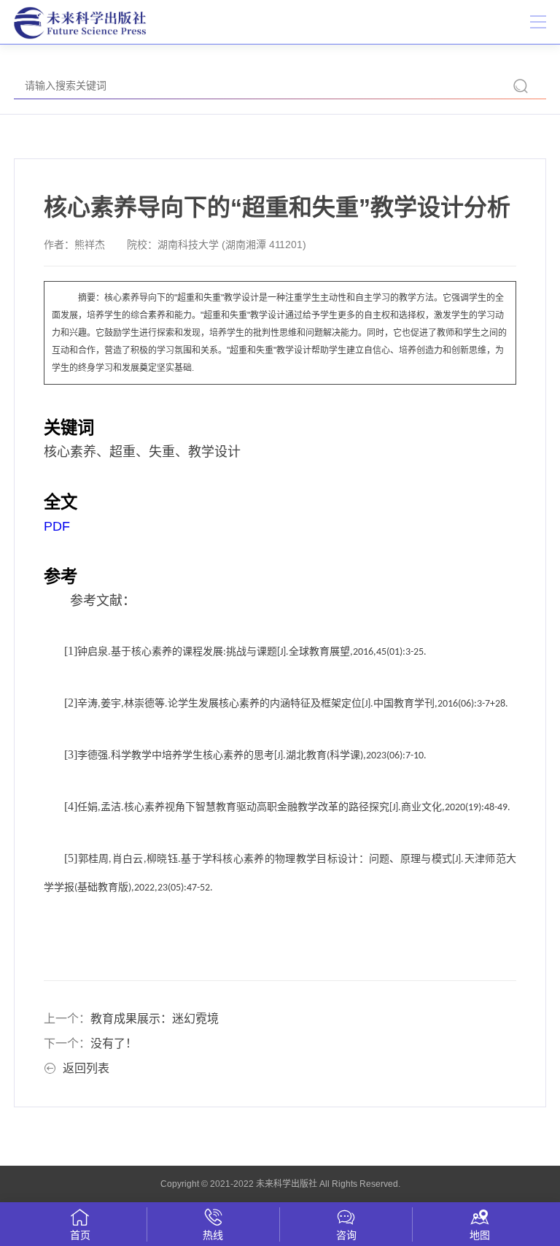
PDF (57, 526)
